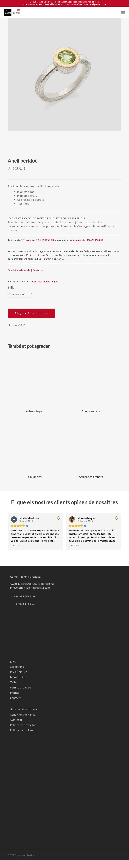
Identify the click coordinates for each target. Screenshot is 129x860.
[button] (123, 12)
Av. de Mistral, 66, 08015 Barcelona (32, 583)
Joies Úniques (18, 672)
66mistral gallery (20, 687)
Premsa (15, 692)
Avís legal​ (16, 720)
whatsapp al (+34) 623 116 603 (86, 239)
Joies (13, 661)
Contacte (38, 270)
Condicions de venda (19, 270)
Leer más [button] (16, 545)
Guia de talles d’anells (23, 709)
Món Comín (17, 677)
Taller (13, 682)
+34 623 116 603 (24, 603)
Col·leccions (17, 666)
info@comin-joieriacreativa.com (30, 587)
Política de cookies (21, 730)
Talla (11, 287)
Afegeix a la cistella (31, 313)
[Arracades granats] (91, 445)
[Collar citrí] (35, 445)
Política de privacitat (23, 725)
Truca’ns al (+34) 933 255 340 (38, 239)
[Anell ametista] (91, 379)
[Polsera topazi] (35, 379)
